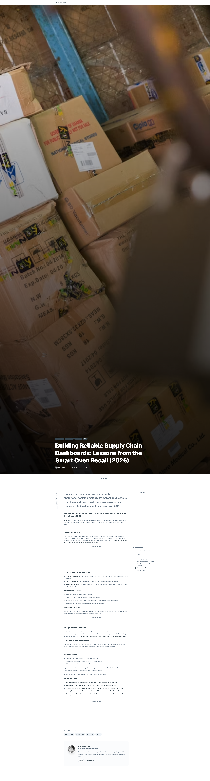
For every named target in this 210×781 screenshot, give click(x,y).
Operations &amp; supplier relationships (144, 564)
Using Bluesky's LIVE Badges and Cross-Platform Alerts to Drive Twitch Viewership (91, 685)
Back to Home (62, 2)
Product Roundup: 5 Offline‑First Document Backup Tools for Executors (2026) (101, 636)
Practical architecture (142, 557)
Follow (81, 760)
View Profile (90, 760)
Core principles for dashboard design (145, 553)
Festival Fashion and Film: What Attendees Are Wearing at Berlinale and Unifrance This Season (94, 688)
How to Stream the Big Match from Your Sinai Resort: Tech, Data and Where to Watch (91, 683)
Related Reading (141, 570)
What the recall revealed (143, 550)
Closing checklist (142, 568)
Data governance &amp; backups (145, 561)
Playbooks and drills (142, 559)
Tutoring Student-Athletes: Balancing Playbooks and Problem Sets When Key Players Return (94, 691)
